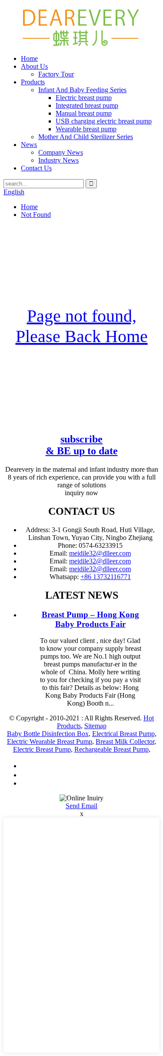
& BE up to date (82, 444)
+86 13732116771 (105, 576)
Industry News (58, 160)
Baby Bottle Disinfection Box (48, 733)
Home (29, 58)
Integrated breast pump (87, 105)
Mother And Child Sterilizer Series (85, 136)
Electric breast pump (84, 97)
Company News (60, 152)
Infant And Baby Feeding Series (82, 89)
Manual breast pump (84, 113)
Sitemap (95, 726)
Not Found (36, 214)
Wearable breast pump (86, 129)
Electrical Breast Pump (123, 733)
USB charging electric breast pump (104, 121)
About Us (34, 66)
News (29, 144)
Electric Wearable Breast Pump (49, 741)
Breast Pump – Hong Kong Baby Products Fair (90, 619)
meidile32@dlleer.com (100, 553)
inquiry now (81, 492)
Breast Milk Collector (125, 741)
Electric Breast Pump (42, 749)
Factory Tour (56, 74)
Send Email (81, 805)
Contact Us (36, 168)
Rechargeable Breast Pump (111, 749)
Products (33, 82)
